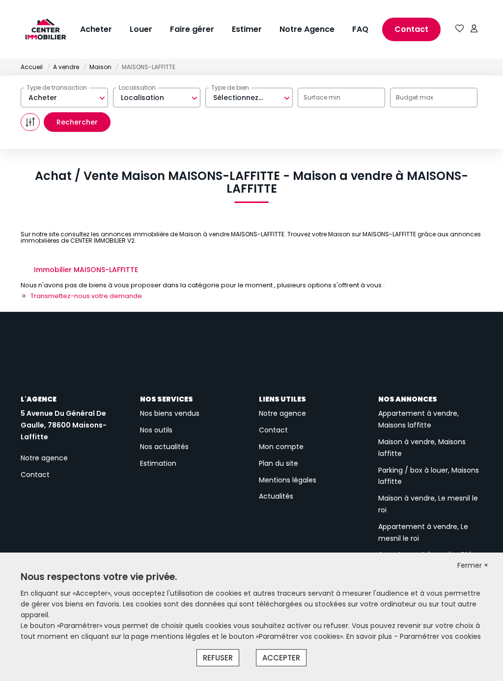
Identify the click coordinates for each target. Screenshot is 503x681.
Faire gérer (192, 29)
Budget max (414, 97)
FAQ (360, 29)
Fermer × (472, 565)
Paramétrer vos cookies (440, 636)
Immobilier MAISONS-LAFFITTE (86, 270)
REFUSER (218, 658)
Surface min (322, 97)
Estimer (247, 29)
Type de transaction (57, 87)
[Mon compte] (474, 29)
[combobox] (64, 97)
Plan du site (278, 463)
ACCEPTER (281, 658)
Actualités (276, 496)
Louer (141, 29)
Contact (411, 29)
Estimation (158, 463)
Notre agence (44, 458)
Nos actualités (164, 447)
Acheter (96, 29)
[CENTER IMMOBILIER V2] (38, 29)
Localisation (137, 87)
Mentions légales (287, 480)
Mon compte (281, 447)
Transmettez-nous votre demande (86, 296)
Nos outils (156, 430)
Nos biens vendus (169, 413)
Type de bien (230, 87)
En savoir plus (370, 636)
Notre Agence (307, 29)
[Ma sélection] (459, 29)
